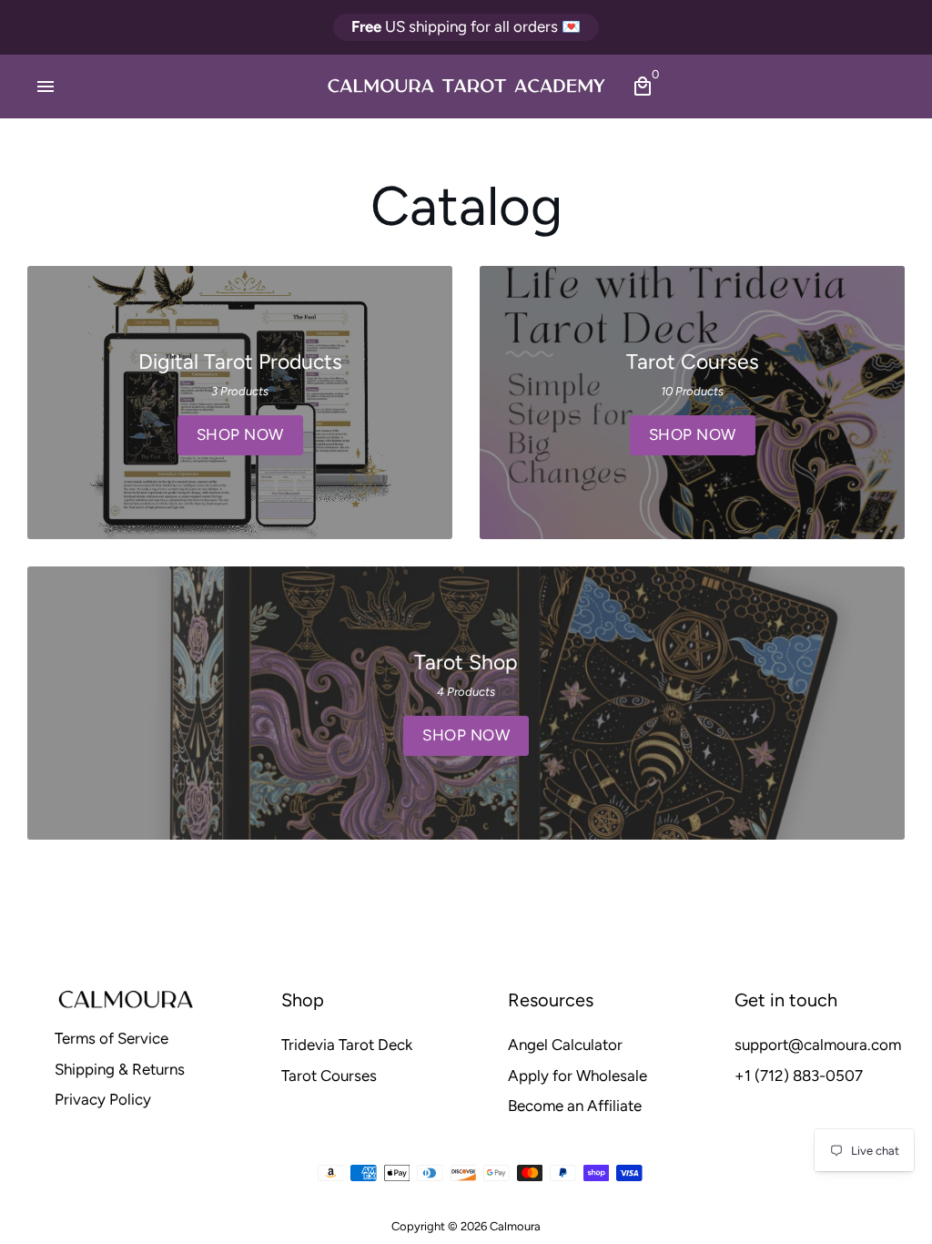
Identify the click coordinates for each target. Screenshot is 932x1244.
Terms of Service (111, 1038)
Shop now (240, 434)
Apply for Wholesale (577, 1075)
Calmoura (515, 1226)
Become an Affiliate (575, 1105)
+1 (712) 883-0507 (798, 1075)
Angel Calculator (565, 1044)
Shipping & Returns (120, 1069)
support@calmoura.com (817, 1044)
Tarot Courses (329, 1075)
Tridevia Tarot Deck (346, 1044)
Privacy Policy (103, 1099)
